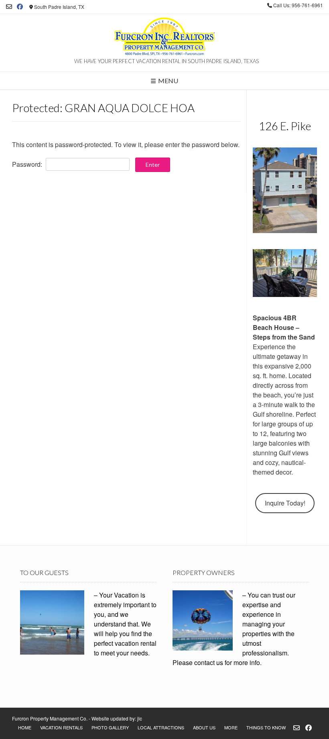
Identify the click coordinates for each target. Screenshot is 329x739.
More (231, 727)
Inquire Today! (285, 503)
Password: (28, 164)
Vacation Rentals (61, 727)
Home (24, 727)
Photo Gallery (110, 727)
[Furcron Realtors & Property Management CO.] (164, 37)
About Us (204, 727)
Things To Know (266, 727)
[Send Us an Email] (9, 6)
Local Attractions (161, 727)
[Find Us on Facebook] (20, 6)
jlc (139, 718)
